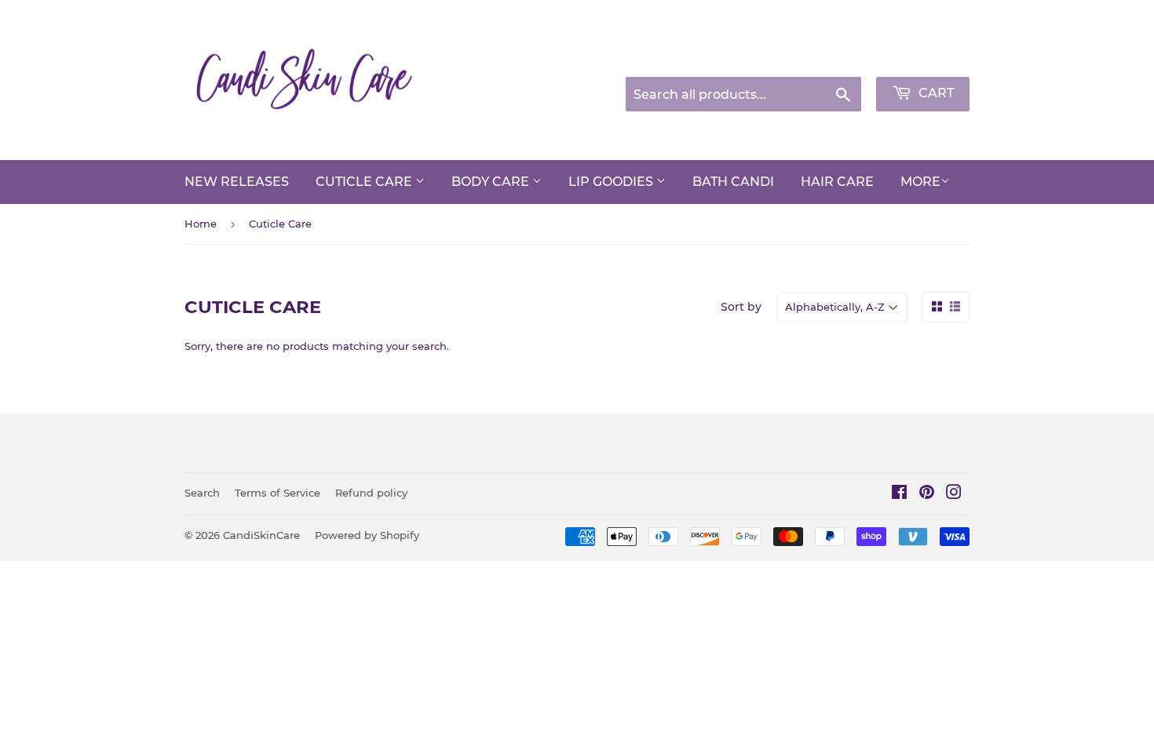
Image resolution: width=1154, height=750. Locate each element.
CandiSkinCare (261, 535)
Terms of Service (277, 492)
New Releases (236, 181)
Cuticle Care (365, 181)
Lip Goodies (612, 181)
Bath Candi (733, 181)
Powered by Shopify (367, 535)
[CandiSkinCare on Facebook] (899, 494)
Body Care (491, 181)
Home (200, 223)
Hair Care (837, 181)
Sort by (741, 307)
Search (202, 492)
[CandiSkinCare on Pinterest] (926, 494)
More (920, 181)
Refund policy (371, 492)
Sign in (845, 57)
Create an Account (926, 57)
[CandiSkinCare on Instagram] (954, 494)
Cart (934, 93)
